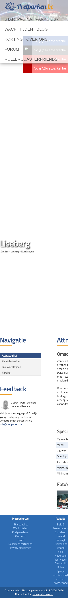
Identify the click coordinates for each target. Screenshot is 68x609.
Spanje (61, 571)
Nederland (61, 555)
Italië (60, 552)
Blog (30, 29)
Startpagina (14, 19)
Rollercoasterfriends (22, 49)
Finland (61, 536)
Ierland (61, 548)
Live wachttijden (11, 367)
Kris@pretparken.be (11, 424)
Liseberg (14, 251)
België (60, 524)
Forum (25, 39)
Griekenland (60, 544)
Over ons (11, 39)
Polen (60, 567)
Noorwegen (60, 559)
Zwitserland (60, 583)
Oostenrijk (61, 563)
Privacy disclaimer (20, 548)
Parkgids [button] (33, 19)
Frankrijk (60, 540)
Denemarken (60, 528)
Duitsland (60, 532)
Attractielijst (9, 355)
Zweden (4, 251)
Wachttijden (14, 29)
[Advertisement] (34, 295)
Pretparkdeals (20, 532)
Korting (44, 29)
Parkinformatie (11, 361)
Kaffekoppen (27, 251)
